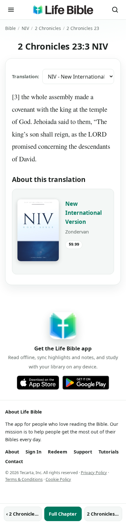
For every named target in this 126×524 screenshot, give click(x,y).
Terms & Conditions (24, 479)
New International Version (83, 212)
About (12, 452)
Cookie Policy (58, 479)
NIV (25, 28)
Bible (10, 28)
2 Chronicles (48, 28)
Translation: (25, 76)
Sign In (33, 452)
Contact (14, 461)
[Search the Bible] (115, 10)
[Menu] (11, 10)
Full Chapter (63, 514)
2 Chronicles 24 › (104, 514)
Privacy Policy (94, 472)
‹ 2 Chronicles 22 (23, 514)
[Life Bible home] (63, 9)
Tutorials (109, 452)
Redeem (57, 452)
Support (83, 452)
